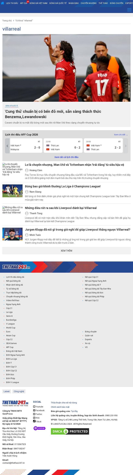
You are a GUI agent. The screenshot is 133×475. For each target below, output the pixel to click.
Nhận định (74, 3)
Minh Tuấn (35, 235)
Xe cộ (87, 343)
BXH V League (12, 382)
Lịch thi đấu (12, 3)
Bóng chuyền (116, 3)
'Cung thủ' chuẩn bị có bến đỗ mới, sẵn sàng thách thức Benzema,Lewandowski (53, 114)
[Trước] (7, 145)
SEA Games (11, 343)
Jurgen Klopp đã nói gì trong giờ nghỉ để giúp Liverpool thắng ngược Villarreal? (77, 229)
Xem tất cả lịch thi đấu (66, 157)
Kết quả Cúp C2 (91, 300)
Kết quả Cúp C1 (91, 277)
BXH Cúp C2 (11, 371)
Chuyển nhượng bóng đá (17, 296)
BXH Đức (10, 374)
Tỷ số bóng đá (12, 289)
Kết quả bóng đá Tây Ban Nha (98, 289)
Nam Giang (35, 191)
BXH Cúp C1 (11, 367)
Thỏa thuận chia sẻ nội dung (64, 402)
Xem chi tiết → (121, 134)
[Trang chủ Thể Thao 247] (2, 3)
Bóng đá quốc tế (57, 3)
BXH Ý (9, 363)
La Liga (9, 312)
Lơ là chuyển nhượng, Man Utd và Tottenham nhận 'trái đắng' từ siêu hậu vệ (74, 164)
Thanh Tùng (36, 213)
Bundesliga (11, 320)
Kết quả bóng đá (13, 281)
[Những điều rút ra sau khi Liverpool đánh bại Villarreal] (12, 214)
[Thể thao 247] (16, 267)
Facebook (39, 410)
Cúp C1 (9, 308)
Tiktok (38, 422)
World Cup (10, 328)
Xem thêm (66, 250)
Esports (88, 339)
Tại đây (74, 411)
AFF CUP (24, 3)
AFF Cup (9, 347)
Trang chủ (7, 20)
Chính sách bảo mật (60, 407)
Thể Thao (103, 3)
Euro (8, 332)
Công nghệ (19, 391)
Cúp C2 (9, 339)
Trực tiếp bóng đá (13, 293)
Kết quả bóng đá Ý (93, 285)
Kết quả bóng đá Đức (94, 293)
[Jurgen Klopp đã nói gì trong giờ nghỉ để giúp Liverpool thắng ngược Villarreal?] (12, 236)
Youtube (39, 407)
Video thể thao (12, 300)
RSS (37, 418)
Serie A (9, 316)
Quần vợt (89, 335)
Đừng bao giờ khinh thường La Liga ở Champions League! (63, 186)
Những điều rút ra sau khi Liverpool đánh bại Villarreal (61, 208)
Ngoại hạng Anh (13, 304)
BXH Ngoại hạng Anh (15, 355)
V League (10, 324)
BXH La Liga (11, 359)
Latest (7, 391)
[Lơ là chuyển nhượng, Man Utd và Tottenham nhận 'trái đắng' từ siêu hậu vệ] (12, 171)
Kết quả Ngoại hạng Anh (95, 281)
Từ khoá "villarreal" (24, 20)
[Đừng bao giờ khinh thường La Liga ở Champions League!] (12, 192)
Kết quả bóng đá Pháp (94, 296)
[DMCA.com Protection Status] (71, 431)
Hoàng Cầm (36, 170)
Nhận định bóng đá (14, 285)
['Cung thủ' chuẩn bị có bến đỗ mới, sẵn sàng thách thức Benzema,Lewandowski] (66, 68)
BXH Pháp (10, 378)
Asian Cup (10, 335)
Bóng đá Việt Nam (38, 3)
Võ (86, 347)
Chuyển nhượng (89, 3)
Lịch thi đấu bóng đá (15, 277)
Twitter (38, 414)
